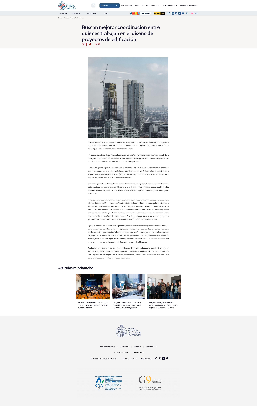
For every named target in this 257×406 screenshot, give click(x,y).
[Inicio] (93, 5)
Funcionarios (91, 13)
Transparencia (138, 352)
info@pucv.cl (148, 358)
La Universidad (126, 5)
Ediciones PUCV (151, 346)
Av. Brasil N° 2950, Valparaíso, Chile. (105, 358)
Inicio (60, 18)
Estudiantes (63, 13)
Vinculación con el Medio (188, 5)
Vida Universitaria (78, 18)
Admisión (104, 5)
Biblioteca (137, 346)
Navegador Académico (107, 346)
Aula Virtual (125, 346)
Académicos (76, 13)
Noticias (67, 18)
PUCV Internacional (170, 5)
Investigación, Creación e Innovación (147, 5)
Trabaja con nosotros (121, 352)
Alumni (105, 13)
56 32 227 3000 (130, 358)
